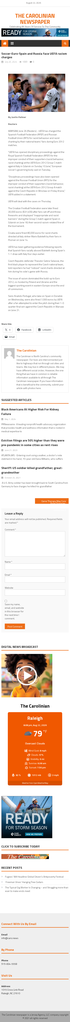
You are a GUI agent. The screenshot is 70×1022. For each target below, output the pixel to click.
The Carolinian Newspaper (35, 19)
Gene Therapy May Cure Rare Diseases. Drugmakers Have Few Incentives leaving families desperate (52, 501)
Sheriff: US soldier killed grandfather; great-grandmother (32, 470)
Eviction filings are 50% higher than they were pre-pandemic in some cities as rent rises (32, 442)
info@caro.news (9, 938)
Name (8, 561)
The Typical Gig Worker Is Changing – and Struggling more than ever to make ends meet (36, 889)
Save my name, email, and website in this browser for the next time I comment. (14, 611)
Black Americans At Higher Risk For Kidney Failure (30, 411)
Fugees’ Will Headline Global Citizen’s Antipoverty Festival (34, 876)
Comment (10, 529)
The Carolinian (26, 350)
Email (8, 574)
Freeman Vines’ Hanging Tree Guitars (24, 882)
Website (9, 587)
